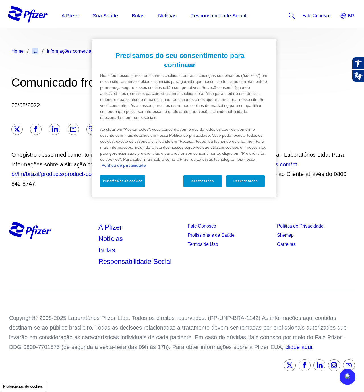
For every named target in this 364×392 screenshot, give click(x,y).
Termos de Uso (203, 244)
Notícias (111, 238)
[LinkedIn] (54, 129)
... (35, 51)
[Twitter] (17, 129)
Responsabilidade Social (134, 261)
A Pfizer (110, 227)
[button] (347, 377)
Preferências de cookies (23, 386)
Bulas (107, 250)
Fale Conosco (202, 226)
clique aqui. (299, 347)
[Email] (73, 129)
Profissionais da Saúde (211, 235)
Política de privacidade (124, 165)
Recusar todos (245, 181)
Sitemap (285, 235)
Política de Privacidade (300, 226)
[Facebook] (36, 129)
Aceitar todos (202, 181)
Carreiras (286, 244)
